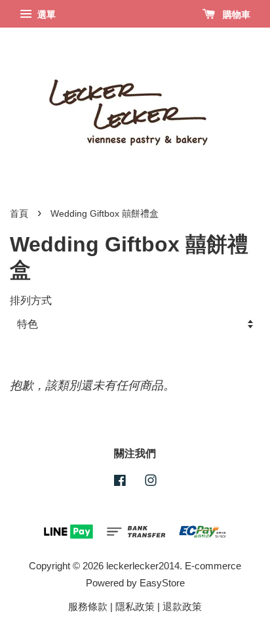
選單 (45, 14)
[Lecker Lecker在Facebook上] (120, 482)
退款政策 (182, 606)
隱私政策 (135, 606)
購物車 (235, 14)
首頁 (19, 214)
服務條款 (87, 606)
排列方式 (31, 300)
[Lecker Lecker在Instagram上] (151, 482)
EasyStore (162, 582)
